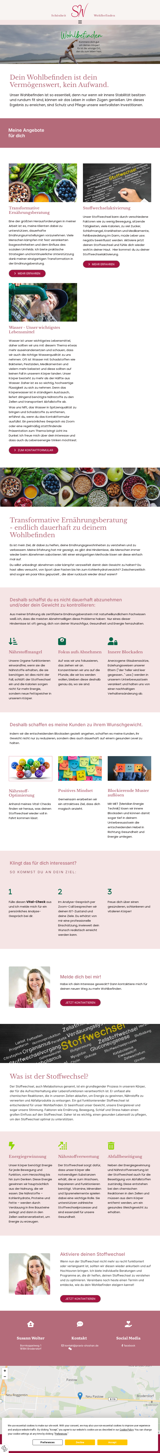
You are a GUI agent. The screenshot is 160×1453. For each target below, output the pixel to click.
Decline (80, 1442)
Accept (112, 1442)
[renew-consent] (4, 1448)
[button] (80, 22)
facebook (129, 1345)
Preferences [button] (61, 1433)
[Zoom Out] (5, 1376)
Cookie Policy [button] (126, 1429)
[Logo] (80, 10)
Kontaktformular (82, 1348)
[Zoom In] (5, 1371)
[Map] (80, 1400)
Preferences (47, 1442)
